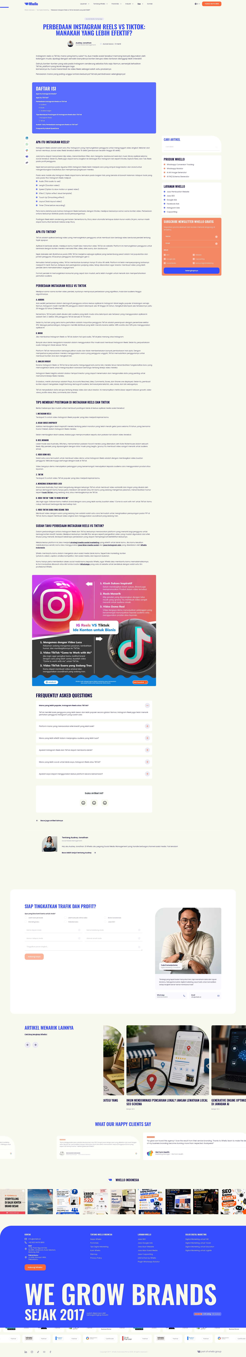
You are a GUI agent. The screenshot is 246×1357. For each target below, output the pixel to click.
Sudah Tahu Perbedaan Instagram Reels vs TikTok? (57, 124)
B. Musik (41, 108)
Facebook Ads (173, 204)
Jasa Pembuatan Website (178, 192)
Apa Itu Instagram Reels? (46, 94)
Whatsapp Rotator (175, 168)
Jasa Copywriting (145, 1254)
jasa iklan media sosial (88, 545)
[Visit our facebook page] (50, 1352)
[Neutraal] (94, 802)
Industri (128, 4)
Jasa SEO (171, 196)
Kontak (149, 4)
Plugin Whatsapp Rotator (149, 1261)
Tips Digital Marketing (43, 10)
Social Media (171, 263)
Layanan (83, 4)
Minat (166, 250)
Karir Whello (95, 1250)
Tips (139, 4)
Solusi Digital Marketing (196, 1234)
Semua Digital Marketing (204, 263)
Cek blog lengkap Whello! (36, 1034)
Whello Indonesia (29, 10)
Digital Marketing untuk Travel (198, 1243)
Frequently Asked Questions (47, 128)
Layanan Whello (144, 1234)
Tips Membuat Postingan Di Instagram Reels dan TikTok (59, 114)
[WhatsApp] (27, 144)
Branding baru (34, 922)
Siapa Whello (95, 1239)
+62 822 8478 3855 (36, 1242)
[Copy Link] (27, 162)
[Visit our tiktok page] (38, 1352)
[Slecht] (83, 802)
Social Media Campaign (94, 19)
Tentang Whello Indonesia (101, 1234)
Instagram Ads (173, 208)
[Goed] (104, 802)
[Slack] (27, 150)
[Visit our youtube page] (44, 1352)
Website (198, 255)
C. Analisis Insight (45, 111)
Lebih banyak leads (36, 918)
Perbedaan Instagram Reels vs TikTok (51, 101)
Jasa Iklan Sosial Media (148, 1250)
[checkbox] (165, 255)
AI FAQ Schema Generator (178, 176)
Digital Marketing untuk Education (199, 1246)
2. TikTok (42, 121)
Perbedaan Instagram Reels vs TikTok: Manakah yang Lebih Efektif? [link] (70, 10)
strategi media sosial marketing (84, 542)
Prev (28, 1045)
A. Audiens (42, 104)
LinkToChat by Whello (147, 1258)
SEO (167, 255)
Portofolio (115, 4)
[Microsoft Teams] (27, 156)
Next (35, 1045)
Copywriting (172, 212)
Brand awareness (114, 918)
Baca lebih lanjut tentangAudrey (76, 853)
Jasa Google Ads (145, 1243)
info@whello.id (34, 1239)
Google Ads (172, 200)
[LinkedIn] (27, 138)
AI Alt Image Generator (177, 172)
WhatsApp (85, 564)
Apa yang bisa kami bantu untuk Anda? (40, 914)
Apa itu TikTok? (42, 98)
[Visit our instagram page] (32, 1352)
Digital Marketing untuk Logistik (198, 1250)
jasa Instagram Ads (112, 545)
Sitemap (93, 1254)
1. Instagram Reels (45, 118)
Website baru (73, 922)
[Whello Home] (31, 4)
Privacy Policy (96, 1258)
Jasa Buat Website (146, 1246)
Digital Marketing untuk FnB (196, 1239)
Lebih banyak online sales (77, 918)
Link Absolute (123, 1146)
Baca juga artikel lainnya (52, 820)
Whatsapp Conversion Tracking (180, 164)
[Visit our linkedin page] (26, 1352)
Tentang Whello (99, 4)
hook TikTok (47, 492)
